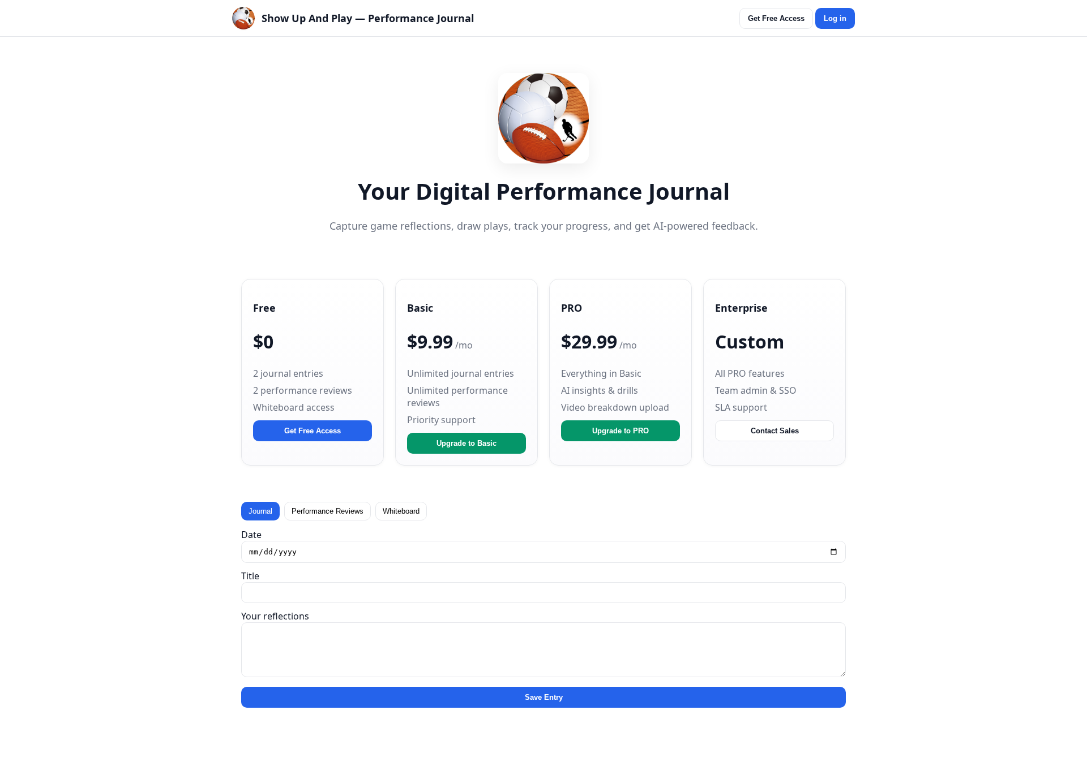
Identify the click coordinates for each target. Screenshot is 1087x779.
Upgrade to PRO (620, 431)
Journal (260, 511)
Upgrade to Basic (466, 443)
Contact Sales (775, 431)
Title (250, 576)
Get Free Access (776, 18)
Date (251, 534)
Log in (835, 18)
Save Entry (544, 697)
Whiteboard (401, 511)
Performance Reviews (327, 511)
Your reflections (275, 616)
